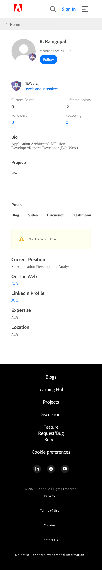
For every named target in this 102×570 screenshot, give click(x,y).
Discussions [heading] (50, 414)
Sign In (69, 9)
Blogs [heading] (51, 377)
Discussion (56, 215)
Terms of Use (49, 511)
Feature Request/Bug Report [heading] (51, 433)
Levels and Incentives (41, 88)
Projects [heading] (51, 402)
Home (15, 24)
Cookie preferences (51, 452)
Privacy (49, 496)
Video (33, 215)
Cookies (50, 525)
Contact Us (50, 540)
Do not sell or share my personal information (49, 555)
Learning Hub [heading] (50, 389)
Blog (15, 215)
